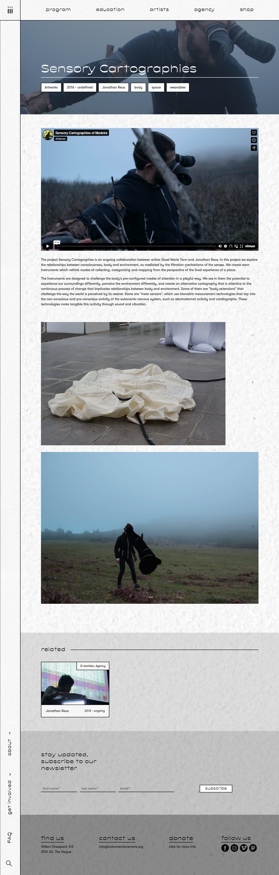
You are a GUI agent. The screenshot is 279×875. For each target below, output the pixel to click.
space (156, 87)
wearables (178, 87)
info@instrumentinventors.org (121, 847)
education (110, 10)
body (138, 87)
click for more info (182, 847)
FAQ (10, 837)
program (58, 10)
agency (204, 10)
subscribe (216, 788)
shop (247, 10)
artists (159, 10)
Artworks (51, 87)
